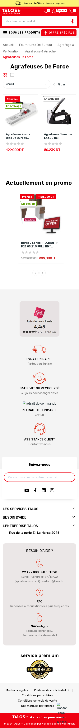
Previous (35, 273)
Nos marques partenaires (37, 705)
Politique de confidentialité (51, 690)
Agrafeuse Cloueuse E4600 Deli (58, 136)
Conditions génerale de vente (37, 700)
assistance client (39, 439)
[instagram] (52, 490)
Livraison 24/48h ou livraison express (44, 3)
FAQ (39, 601)
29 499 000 (30, 572)
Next (43, 273)
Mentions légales (17, 690)
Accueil (8, 45)
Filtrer (61, 84)
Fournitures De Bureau (36, 45)
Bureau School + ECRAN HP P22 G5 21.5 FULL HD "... (39, 244)
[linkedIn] (43, 490)
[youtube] (27, 490)
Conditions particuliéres (37, 695)
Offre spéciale (62, 32)
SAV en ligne (39, 626)
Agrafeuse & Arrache (40, 51)
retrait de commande (40, 410)
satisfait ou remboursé (40, 388)
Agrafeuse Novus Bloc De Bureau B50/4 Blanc (18, 136)
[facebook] (35, 490)
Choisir (26, 84)
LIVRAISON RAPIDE (39, 359)
